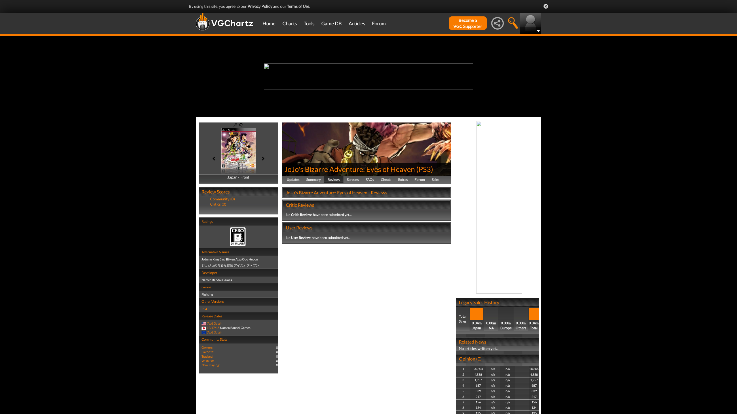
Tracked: (207, 356)
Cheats (386, 179)
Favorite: (208, 352)
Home (269, 23)
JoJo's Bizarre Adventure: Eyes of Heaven (349, 169)
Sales (435, 179)
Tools (309, 23)
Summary (313, 179)
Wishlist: (208, 361)
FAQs (370, 179)
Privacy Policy (260, 6)
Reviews (334, 179)
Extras (403, 179)
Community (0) (222, 199)
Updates (293, 179)
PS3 (425, 169)
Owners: (207, 347)
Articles (357, 23)
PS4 (204, 309)
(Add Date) (214, 323)
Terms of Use (298, 6)
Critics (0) (218, 204)
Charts (289, 23)
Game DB (331, 23)
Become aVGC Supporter (467, 23)
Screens (353, 179)
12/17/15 (213, 327)
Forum (379, 23)
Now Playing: (211, 365)
